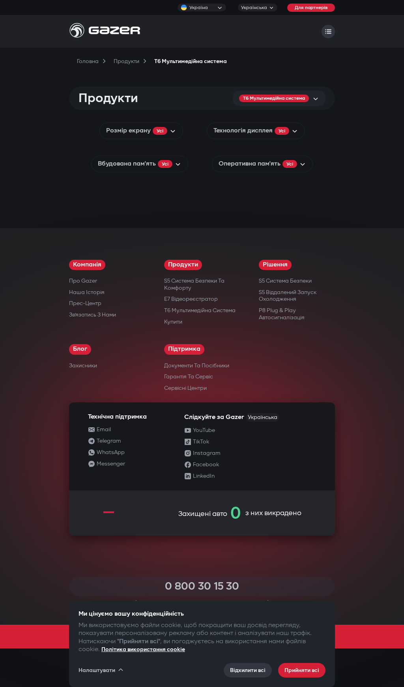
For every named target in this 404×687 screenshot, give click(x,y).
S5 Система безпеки (285, 280)
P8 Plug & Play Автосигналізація (282, 314)
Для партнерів (311, 8)
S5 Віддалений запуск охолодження (287, 296)
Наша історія (87, 292)
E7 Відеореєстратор (191, 299)
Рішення (275, 264)
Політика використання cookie (143, 649)
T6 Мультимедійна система (200, 310)
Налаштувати (97, 670)
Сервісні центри (185, 388)
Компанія (87, 264)
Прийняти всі (301, 670)
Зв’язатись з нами (92, 314)
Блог (80, 349)
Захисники (83, 365)
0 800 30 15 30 (202, 586)
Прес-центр (85, 303)
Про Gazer (83, 280)
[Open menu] (328, 31)
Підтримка (184, 349)
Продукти (183, 264)
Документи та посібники (196, 365)
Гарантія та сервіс (188, 376)
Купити (173, 321)
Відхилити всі (248, 670)
